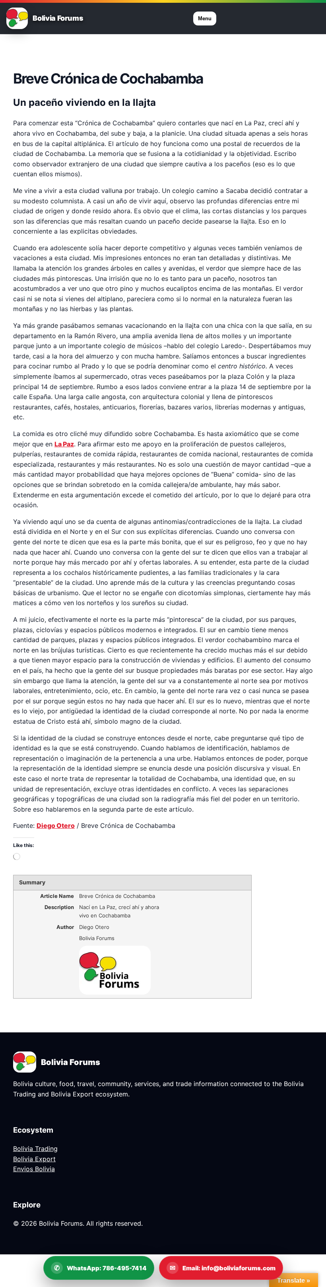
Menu (205, 18)
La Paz (64, 444)
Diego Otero (56, 825)
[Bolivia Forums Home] (17, 18)
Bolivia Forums (58, 18)
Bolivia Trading (35, 1149)
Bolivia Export (34, 1159)
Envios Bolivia (34, 1169)
